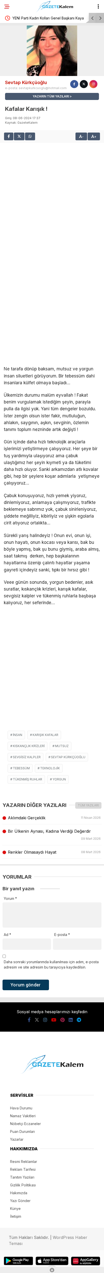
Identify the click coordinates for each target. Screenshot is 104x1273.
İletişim (15, 1216)
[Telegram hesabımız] (79, 1020)
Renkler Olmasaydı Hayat (54, 852)
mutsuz (62, 746)
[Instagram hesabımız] (45, 1020)
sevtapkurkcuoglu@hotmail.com (43, 88)
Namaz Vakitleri (23, 1116)
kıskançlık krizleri (29, 746)
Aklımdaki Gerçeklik (54, 817)
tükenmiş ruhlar (27, 779)
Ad (7, 934)
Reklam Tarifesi (23, 1169)
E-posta (62, 934)
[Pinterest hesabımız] (62, 1020)
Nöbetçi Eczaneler (25, 1124)
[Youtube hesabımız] (53, 1020)
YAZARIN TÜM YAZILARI (51, 96)
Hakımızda (18, 1193)
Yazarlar (16, 1139)
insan (17, 735)
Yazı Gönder (20, 1201)
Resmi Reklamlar (23, 1161)
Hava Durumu (21, 1108)
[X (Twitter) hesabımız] (37, 1020)
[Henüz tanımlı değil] (74, 84)
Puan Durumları (22, 1131)
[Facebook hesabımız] (29, 1020)
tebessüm (21, 768)
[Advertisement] (52, 195)
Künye (15, 1208)
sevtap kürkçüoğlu (68, 757)
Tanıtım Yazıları (22, 1177)
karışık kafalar (45, 735)
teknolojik (50, 768)
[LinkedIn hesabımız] (71, 1020)
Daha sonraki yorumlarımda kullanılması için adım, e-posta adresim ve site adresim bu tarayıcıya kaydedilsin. (51, 964)
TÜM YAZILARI (88, 805)
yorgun (59, 779)
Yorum (10, 898)
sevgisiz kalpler (27, 757)
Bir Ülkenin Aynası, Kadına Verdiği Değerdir (54, 835)
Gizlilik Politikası (23, 1185)
